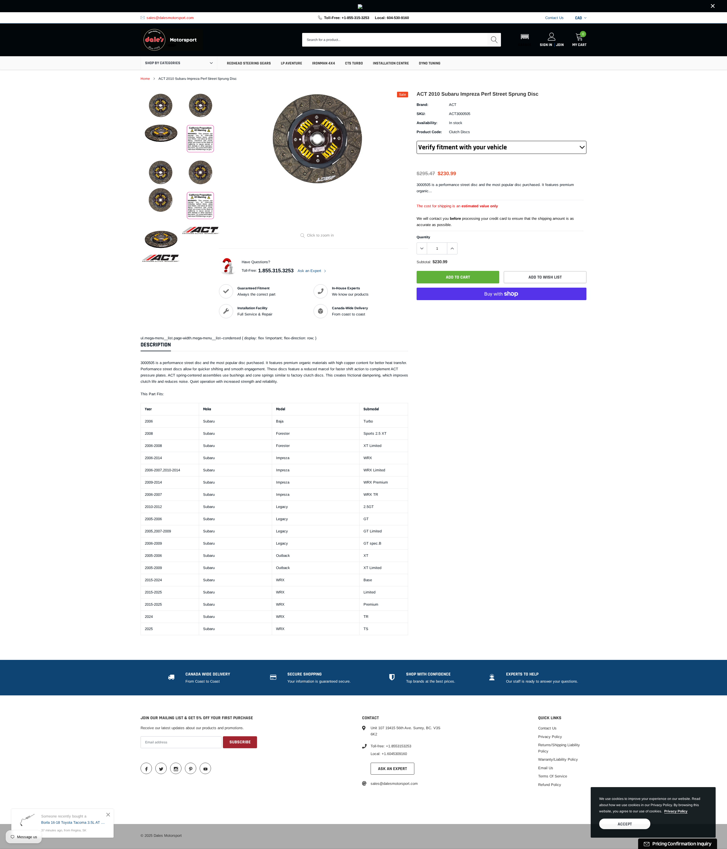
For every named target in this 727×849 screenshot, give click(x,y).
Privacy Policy (550, 737)
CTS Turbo (354, 63)
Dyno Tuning (429, 63)
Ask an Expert (310, 271)
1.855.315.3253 (276, 270)
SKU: (421, 114)
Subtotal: (424, 262)
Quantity (423, 237)
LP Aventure (291, 63)
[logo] (172, 40)
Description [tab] (156, 344)
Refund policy (549, 785)
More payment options (501, 308)
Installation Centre (391, 63)
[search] (494, 40)
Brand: (422, 105)
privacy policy (676, 811)
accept (625, 824)
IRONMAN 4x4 (323, 63)
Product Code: (429, 132)
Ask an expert (392, 769)
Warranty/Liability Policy (558, 759)
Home (145, 79)
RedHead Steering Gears (249, 63)
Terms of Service (552, 776)
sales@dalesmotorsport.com (170, 18)
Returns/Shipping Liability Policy (559, 748)
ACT (452, 105)
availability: (427, 123)
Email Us (545, 768)
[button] (524, 40)
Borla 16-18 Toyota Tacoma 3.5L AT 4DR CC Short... (73, 822)
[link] (363, 6)
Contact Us (554, 18)
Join (560, 45)
